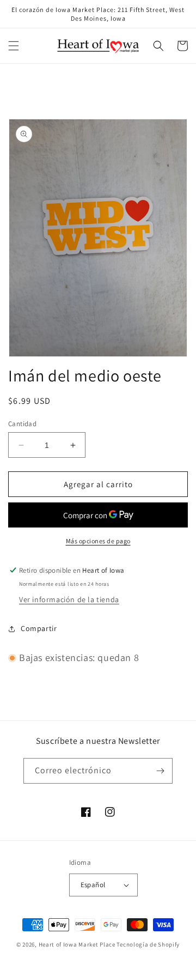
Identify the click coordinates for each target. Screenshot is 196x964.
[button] (14, 46)
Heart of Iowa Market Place (77, 944)
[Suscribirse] (160, 771)
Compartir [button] (39, 628)
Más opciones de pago (98, 541)
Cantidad (22, 423)
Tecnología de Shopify (148, 944)
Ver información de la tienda (69, 599)
